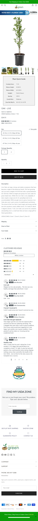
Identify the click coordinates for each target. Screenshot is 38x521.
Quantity (4, 159)
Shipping (4, 221)
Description (4, 184)
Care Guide (4, 231)
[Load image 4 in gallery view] (19, 40)
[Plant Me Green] (19, 7)
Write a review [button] (19, 255)
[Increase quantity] (10, 163)
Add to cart (19, 171)
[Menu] (2, 5)
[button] (5, 121)
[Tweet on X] (5, 238)
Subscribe (19, 493)
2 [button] (15, 359)
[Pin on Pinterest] (10, 238)
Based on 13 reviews (10, 253)
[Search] (6, 5)
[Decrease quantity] (3, 163)
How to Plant (5, 226)
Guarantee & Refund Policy (7, 508)
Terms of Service (20, 508)
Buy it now (19, 177)
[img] (13, 280)
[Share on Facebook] (7, 238)
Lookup (19, 412)
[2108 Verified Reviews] (19, 380)
